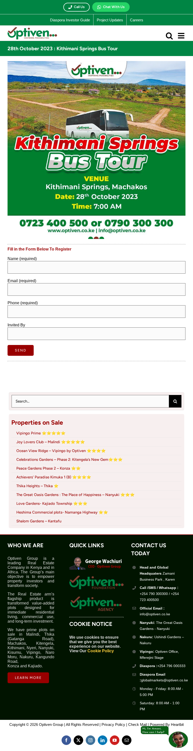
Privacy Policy (113, 724)
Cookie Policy (100, 651)
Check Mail (137, 724)
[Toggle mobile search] (169, 35)
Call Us (79, 7)
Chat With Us (114, 7)
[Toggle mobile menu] (181, 35)
